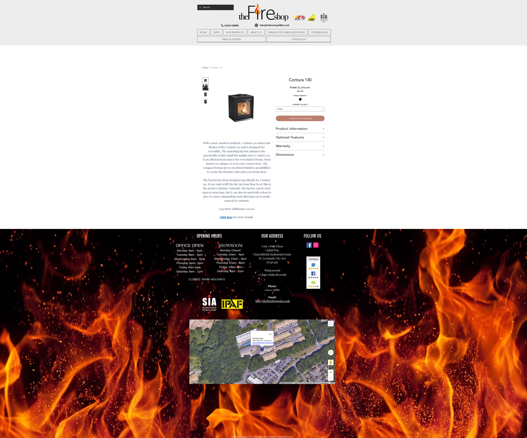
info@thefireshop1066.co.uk (274, 25)
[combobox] (300, 109)
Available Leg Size (300, 104)
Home (205, 67)
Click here (226, 217)
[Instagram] (316, 245)
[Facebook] (309, 245)
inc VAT (300, 91)
